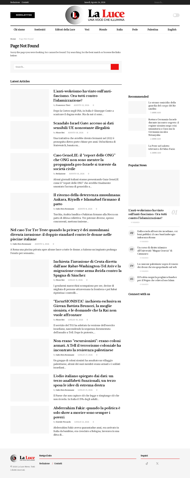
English (172, 29)
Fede (135, 29)
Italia (120, 29)
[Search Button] (178, 2)
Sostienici (39, 29)
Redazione (15, 2)
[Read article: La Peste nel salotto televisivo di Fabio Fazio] (137, 150)
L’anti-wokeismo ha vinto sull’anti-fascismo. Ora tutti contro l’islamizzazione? (82, 95)
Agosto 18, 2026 (75, 133)
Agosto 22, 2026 (81, 105)
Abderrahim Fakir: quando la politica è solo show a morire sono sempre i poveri (86, 412)
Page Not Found (26, 39)
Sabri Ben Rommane (65, 209)
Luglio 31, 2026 (75, 280)
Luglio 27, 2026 (85, 355)
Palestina (153, 29)
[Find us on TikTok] (147, 463)
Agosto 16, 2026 (76, 174)
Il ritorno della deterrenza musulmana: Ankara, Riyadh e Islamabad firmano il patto (87, 199)
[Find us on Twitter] (157, 463)
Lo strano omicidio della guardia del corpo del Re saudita (162, 105)
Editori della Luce (65, 29)
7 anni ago (155, 112)
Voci (87, 29)
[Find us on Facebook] (152, 463)
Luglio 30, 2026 (75, 320)
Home (13, 39)
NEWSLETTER (23, 15)
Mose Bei (60, 133)
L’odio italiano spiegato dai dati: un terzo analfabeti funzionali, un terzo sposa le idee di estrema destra (84, 380)
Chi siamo (19, 29)
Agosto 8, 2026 (84, 209)
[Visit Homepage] (95, 15)
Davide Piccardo (63, 422)
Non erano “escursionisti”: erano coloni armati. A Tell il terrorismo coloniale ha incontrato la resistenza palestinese (87, 345)
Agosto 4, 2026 (41, 244)
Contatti (25, 2)
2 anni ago (155, 139)
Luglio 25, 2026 (85, 390)
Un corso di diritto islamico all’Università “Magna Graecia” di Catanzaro (154, 250)
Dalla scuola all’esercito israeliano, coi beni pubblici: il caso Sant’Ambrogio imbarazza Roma (157, 234)
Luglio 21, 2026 (81, 422)
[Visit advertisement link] (154, 63)
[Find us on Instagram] (142, 463)
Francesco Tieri (63, 105)
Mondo (103, 29)
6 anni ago (155, 153)
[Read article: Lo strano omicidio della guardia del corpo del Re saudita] (137, 107)
